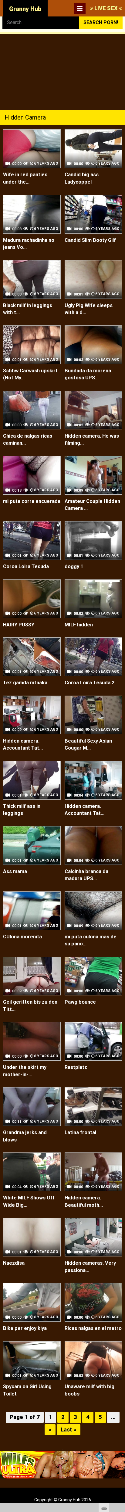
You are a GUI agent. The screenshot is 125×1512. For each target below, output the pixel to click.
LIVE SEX (106, 8)
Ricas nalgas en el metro (93, 1328)
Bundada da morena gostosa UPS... (88, 374)
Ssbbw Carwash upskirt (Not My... (30, 374)
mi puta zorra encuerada (31, 501)
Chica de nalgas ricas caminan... (27, 439)
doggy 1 (74, 566)
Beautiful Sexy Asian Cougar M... (88, 744)
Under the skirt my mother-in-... (24, 1070)
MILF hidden (79, 625)
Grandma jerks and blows (25, 1136)
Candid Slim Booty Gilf (90, 240)
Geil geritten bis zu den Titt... (30, 1005)
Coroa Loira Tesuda (26, 566)
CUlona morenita (22, 937)
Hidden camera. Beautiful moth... (84, 1201)
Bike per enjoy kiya (25, 1328)
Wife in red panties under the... (25, 178)
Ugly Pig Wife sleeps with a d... (89, 309)
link (119, 1417)
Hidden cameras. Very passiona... (90, 1266)
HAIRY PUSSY (18, 625)
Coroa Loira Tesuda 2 (89, 683)
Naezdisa (14, 1263)
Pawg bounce (80, 1002)
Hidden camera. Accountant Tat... (23, 744)
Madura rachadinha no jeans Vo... (28, 243)
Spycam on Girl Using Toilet (27, 1390)
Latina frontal (80, 1132)
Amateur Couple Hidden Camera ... (92, 504)
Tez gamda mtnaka (25, 683)
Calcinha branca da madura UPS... (86, 875)
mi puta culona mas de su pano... (91, 940)
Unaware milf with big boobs (89, 1390)
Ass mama (15, 871)
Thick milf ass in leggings (21, 809)
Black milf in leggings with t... (27, 309)
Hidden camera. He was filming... (92, 439)
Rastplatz (76, 1067)
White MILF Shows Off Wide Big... (29, 1201)
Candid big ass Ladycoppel (82, 178)
